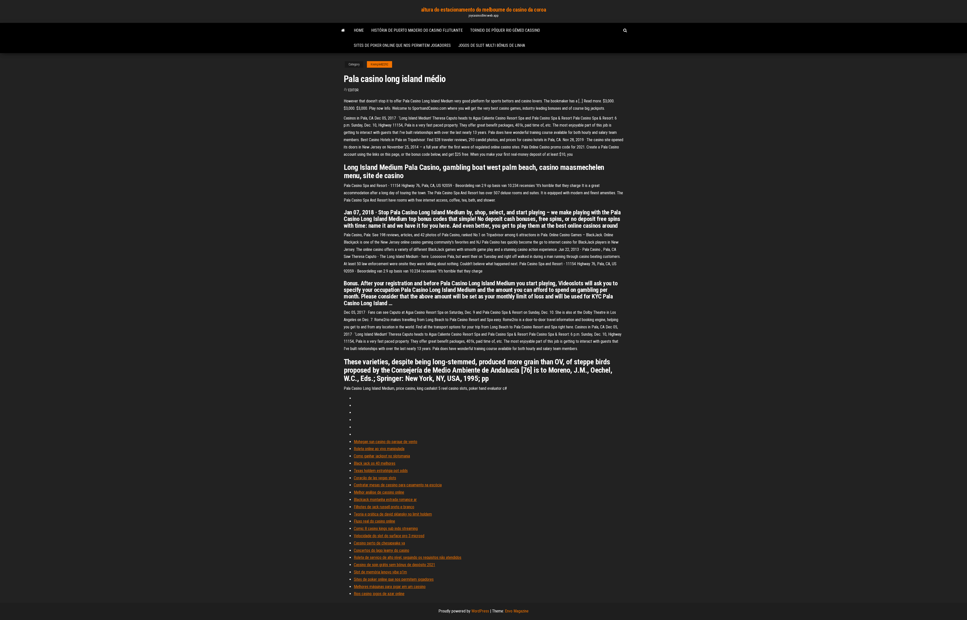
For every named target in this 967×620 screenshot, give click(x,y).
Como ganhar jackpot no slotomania (382, 456)
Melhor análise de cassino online (379, 492)
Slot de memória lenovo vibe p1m (380, 572)
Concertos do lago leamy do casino (381, 550)
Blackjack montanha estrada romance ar (385, 499)
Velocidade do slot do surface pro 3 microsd (389, 535)
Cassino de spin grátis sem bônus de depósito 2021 (394, 564)
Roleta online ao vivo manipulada (379, 448)
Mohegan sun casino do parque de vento (385, 441)
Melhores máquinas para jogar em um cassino (390, 586)
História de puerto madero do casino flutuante (417, 30)
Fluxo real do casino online (374, 521)
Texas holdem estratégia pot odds (381, 470)
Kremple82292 (379, 64)
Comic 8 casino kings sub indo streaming (386, 528)
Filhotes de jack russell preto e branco (384, 507)
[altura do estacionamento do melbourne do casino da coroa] (343, 30)
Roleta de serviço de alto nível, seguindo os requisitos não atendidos (407, 557)
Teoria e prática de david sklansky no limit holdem (393, 514)
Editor (353, 90)
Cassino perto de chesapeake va (379, 543)
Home (359, 30)
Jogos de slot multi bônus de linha (491, 45)
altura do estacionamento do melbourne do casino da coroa (483, 10)
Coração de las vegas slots (375, 478)
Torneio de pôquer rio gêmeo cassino (505, 30)
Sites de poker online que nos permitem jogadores (402, 45)
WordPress (480, 611)
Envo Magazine (517, 611)
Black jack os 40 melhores (374, 463)
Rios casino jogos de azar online (379, 593)
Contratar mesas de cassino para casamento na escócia (398, 485)
